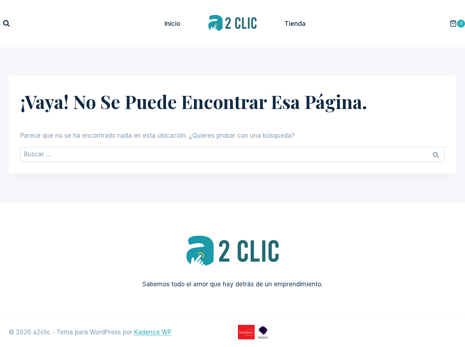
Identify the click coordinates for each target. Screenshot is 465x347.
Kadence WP (152, 332)
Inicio (173, 23)
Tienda (295, 23)
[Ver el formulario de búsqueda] (6, 23)
